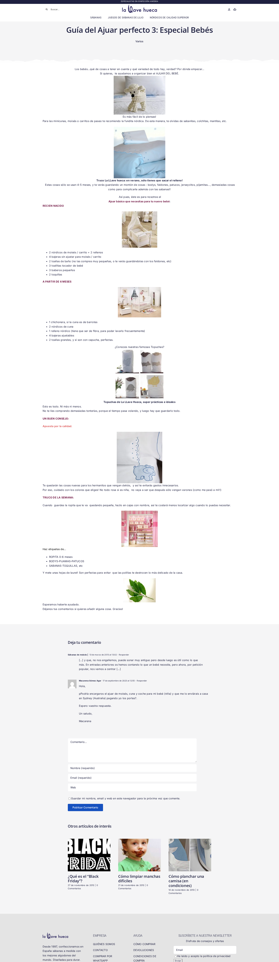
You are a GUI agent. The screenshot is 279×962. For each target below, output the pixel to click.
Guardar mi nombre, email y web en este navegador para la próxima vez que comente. (125, 798)
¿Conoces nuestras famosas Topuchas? (139, 347)
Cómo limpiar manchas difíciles (139, 879)
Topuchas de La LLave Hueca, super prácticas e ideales (139, 402)
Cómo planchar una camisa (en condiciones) (186, 881)
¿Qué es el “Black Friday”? (83, 879)
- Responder (123, 654)
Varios (139, 41)
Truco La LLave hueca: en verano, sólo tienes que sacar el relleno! (139, 180)
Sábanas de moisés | (78, 654)
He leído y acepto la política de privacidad (203, 956)
